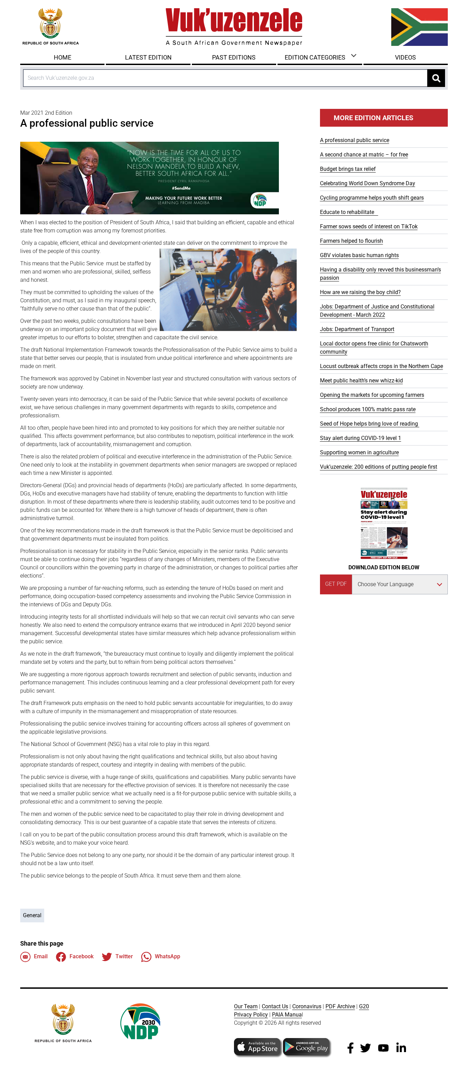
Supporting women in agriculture (359, 452)
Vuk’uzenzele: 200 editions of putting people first (378, 467)
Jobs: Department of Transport (357, 329)
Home (62, 57)
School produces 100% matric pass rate (368, 409)
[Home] (234, 27)
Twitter (124, 956)
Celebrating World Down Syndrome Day (367, 183)
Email (41, 956)
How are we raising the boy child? (360, 292)
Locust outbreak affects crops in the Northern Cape (381, 366)
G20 (364, 1006)
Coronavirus (306, 1006)
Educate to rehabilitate (349, 212)
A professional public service (354, 140)
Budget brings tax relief (348, 169)
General (32, 915)
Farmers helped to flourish (351, 241)
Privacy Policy (251, 1014)
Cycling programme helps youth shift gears (372, 197)
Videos (405, 57)
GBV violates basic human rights (359, 255)
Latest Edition (148, 57)
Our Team (246, 1006)
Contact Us (275, 1006)
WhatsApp (167, 956)
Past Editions (234, 57)
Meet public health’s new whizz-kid (361, 380)
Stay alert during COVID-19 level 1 (360, 438)
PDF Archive (340, 1006)
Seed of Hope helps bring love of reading (369, 423)
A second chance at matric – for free (364, 154)
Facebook (82, 956)
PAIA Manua (287, 1014)
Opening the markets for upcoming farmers (372, 395)
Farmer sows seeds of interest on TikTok (369, 226)
